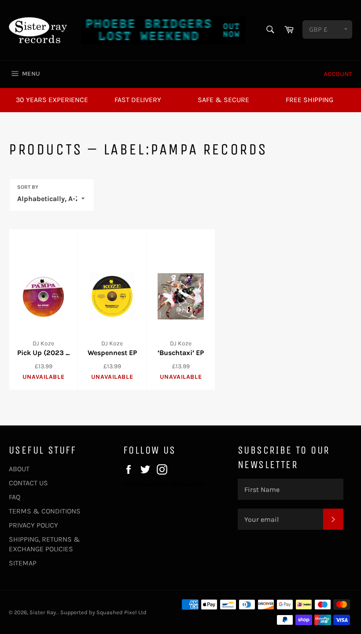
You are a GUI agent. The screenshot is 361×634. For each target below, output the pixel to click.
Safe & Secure (223, 99)
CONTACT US (28, 483)
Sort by (27, 187)
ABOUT (19, 469)
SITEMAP (23, 563)
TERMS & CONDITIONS (45, 511)
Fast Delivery (137, 99)
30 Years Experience (52, 99)
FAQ (14, 497)
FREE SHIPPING (309, 99)
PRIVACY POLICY (33, 525)
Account (338, 74)
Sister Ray (42, 612)
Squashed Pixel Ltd (121, 612)
